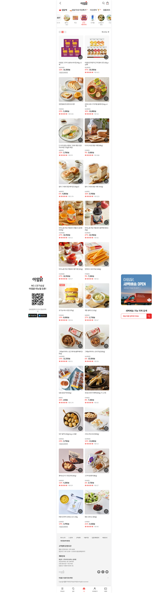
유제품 (92, 23)
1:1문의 (71, 538)
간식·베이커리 (84, 24)
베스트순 (104, 32)
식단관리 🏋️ (95, 10)
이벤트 (105, 591)
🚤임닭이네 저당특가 (77, 10)
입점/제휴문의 (95, 538)
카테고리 (62, 591)
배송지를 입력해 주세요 (131, 316)
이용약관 (86, 538)
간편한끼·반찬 (101, 24)
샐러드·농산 (67, 24)
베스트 (58, 23)
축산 (75, 23)
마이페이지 (94, 591)
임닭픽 (64, 10)
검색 (73, 591)
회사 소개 (62, 538)
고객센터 (78, 538)
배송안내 (104, 538)
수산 (110, 23)
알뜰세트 (106, 10)
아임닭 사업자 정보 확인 (66, 578)
